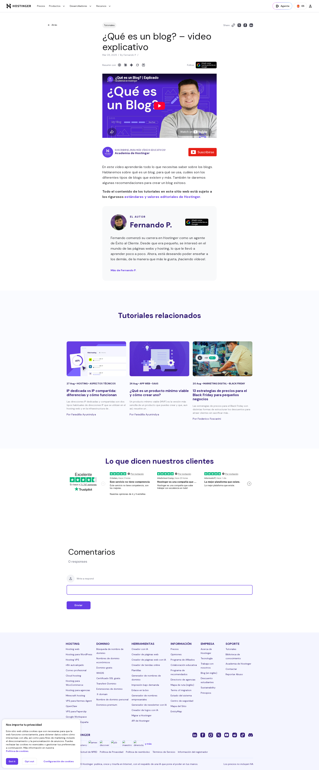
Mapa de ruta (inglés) (182, 684)
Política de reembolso (138, 751)
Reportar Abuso (234, 674)
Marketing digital (215, 383)
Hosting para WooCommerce (74, 682)
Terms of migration (181, 690)
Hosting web (72, 649)
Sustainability (208, 687)
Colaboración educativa (184, 665)
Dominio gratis (104, 667)
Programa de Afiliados (183, 659)
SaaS (155, 383)
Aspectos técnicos (103, 383)
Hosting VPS (72, 659)
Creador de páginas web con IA (149, 659)
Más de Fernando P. (123, 270)
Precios (41, 5)
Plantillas (136, 670)
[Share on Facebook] (245, 25)
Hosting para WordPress (79, 654)
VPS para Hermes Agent (79, 700)
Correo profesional (76, 670)
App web (145, 383)
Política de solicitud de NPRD (81, 751)
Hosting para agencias (78, 690)
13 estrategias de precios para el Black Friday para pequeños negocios (220, 394)
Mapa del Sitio (178, 706)
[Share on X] (239, 25)
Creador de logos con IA (145, 710)
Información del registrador (193, 751)
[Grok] (137, 65)
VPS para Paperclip (76, 711)
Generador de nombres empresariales (144, 697)
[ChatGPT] (119, 65)
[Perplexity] (143, 65)
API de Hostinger (141, 720)
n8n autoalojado (75, 665)
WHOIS (100, 672)
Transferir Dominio (106, 683)
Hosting (82, 383)
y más (148, 743)
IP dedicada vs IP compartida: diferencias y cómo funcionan (92, 392)
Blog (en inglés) (209, 672)
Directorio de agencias (183, 679)
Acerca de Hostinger (206, 651)
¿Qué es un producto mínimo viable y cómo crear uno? (159, 392)
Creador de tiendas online (146, 665)
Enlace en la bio (140, 690)
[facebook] (202, 735)
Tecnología (207, 658)
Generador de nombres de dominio (146, 677)
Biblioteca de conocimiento (233, 656)
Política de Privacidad (111, 751)
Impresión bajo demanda (145, 684)
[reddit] (234, 735)
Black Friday (237, 383)
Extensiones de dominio (109, 688)
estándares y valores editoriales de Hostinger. (162, 197)
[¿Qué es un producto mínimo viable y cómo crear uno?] (159, 358)
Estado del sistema (181, 695)
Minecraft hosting (75, 695)
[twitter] (218, 735)
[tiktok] (242, 735)
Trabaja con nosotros (207, 665)
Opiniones (176, 654)
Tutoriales (109, 25)
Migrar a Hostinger (142, 715)
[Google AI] (131, 65)
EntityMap (176, 711)
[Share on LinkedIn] (251, 25)
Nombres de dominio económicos (107, 660)
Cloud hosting (73, 675)
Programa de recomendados (179, 672)
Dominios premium (106, 704)
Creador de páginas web (145, 654)
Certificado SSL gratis (108, 678)
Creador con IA (140, 649)
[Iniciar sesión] (310, 6)
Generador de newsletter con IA (149, 704)
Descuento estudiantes (207, 680)
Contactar (231, 668)
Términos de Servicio (164, 751)
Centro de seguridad (182, 700)
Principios (206, 692)
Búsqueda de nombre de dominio (109, 651)
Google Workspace (76, 716)
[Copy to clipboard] (233, 25)
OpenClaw (71, 706)
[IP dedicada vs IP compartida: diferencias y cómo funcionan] (96, 358)
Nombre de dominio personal (112, 699)
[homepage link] (19, 5)
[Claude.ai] (125, 65)
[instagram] (210, 735)
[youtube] (226, 735)
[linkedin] (194, 735)
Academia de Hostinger (238, 663)
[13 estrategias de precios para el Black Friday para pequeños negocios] (222, 358)
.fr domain (101, 694)
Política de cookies (17, 751)
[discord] (250, 735)
